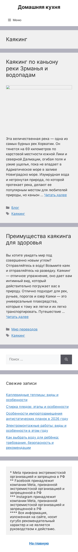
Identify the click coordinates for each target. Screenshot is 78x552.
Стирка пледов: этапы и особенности (37, 407)
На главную (39, 543)
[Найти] (66, 359)
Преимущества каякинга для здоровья (38, 239)
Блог (15, 208)
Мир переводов (24, 329)
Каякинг (18, 214)
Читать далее (55, 195)
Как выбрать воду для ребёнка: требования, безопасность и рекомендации (32, 442)
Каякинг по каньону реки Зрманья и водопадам (32, 68)
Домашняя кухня (39, 7)
